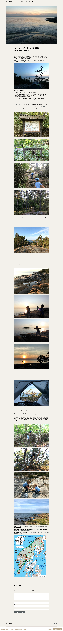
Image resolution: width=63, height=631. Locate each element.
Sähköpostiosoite (17, 604)
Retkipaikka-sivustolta (35, 529)
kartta (44, 106)
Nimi (15, 601)
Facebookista (34, 526)
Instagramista (28, 526)
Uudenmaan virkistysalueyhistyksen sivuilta (22, 530)
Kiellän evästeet (50, 629)
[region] (31, 629)
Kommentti (16, 592)
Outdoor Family (9, 1)
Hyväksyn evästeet (58, 629)
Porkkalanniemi (17, 104)
